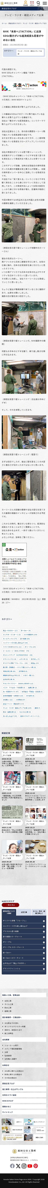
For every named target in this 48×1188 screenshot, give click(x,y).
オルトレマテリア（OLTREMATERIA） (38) (18, 655)
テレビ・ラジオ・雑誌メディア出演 (35, 23)
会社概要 (5, 1039)
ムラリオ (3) (23, 659)
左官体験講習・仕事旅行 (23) (13, 696)
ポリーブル (7, 942)
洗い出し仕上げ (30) (10, 716)
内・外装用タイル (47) (11, 692)
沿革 (6, 1052)
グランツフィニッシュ (11, 968)
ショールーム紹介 (12, 1045)
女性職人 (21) (8, 700)
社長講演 (8, 1055)
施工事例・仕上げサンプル (12, 1089)
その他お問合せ (11, 1078)
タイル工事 (9, 1004)
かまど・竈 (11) (28, 675)
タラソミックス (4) (9, 659)
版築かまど (6, 1106)
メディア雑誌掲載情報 (13, 1049)
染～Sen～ (7, 952)
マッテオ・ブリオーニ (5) (12, 635)
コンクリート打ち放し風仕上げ (15, 926)
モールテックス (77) (10, 639)
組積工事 (8, 1011)
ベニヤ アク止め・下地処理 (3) (14, 688)
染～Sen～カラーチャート (13, 958)
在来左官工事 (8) (9, 679)
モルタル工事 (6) (25, 712)
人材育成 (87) (20, 700)
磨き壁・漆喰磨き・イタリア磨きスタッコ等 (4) (19, 667)
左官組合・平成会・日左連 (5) (32, 692)
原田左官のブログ (15, 23)
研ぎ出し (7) (35, 659)
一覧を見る (10, 905)
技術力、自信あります (13, 1030)
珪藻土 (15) (35, 663)
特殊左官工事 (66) (9, 671)
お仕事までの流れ (12, 1023)
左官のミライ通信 (9, 1095)
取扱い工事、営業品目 (11, 995)
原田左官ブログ (8, 1083)
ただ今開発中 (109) (30, 635)
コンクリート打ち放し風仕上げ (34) (15, 643)
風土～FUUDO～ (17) (10, 630)
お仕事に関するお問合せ (14, 1071)
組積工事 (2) (32, 688)
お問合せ (5, 1065)
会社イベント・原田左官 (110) (13, 704)
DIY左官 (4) (30, 696)
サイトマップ (7, 1112)
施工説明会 (9, 1033)
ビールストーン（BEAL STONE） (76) (16, 651)
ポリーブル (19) (30, 647)
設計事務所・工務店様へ (12, 1017)
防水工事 (8, 1007)
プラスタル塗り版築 (11, 931)
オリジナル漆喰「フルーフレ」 (15, 920)
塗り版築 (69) (25, 639)
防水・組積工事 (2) (9, 712)
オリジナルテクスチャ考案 (15, 1026)
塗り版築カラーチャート (12, 936)
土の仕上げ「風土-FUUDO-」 (14, 963)
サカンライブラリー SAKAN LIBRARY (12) (18, 683)
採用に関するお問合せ (13, 1074)
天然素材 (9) (23, 671)
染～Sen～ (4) (26, 630)
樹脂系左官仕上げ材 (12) (11, 675)
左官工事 (8, 1001)
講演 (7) (37, 708)
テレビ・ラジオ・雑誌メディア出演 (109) (17, 708)
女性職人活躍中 (11, 1059)
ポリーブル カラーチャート (13, 947)
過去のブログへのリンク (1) (29, 716)
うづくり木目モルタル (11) (12, 647)
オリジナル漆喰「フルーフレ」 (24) (15, 663)
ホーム (4, 23)
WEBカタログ (7, 1101)
